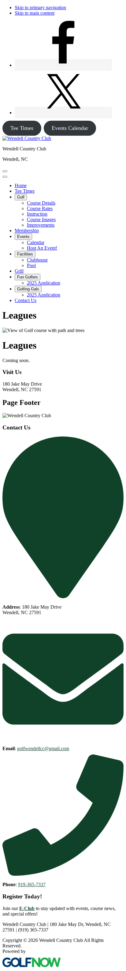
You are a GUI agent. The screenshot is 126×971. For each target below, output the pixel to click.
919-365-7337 (32, 884)
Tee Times (21, 128)
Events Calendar (70, 128)
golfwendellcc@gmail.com (43, 748)
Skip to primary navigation (40, 7)
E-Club (27, 908)
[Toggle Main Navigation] (4, 171)
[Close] (4, 177)
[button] (21, 197)
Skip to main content (34, 13)
